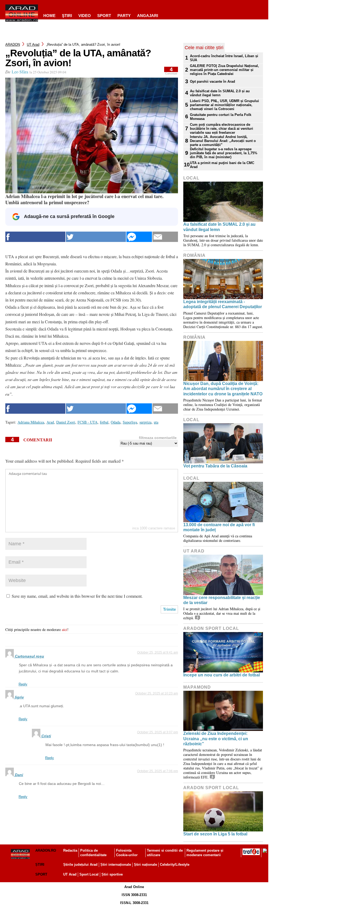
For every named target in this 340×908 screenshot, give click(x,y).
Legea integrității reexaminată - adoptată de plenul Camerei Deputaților (222, 304)
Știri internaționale (115, 865)
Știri (39, 865)
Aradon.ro (45, 850)
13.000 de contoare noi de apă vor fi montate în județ (219, 527)
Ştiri (67, 15)
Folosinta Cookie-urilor (127, 852)
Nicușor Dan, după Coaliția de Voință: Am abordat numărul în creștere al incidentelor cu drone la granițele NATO (222, 388)
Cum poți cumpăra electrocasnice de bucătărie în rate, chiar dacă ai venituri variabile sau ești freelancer (221, 129)
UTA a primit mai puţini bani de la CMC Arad (222, 165)
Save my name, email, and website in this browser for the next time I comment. (77, 596)
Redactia (70, 850)
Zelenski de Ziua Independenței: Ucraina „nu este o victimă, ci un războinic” (215, 738)
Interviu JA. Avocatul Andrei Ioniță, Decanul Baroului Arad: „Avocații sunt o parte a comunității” (223, 141)
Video (84, 15)
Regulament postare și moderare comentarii (204, 852)
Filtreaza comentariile (158, 438)
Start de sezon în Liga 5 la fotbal (215, 834)
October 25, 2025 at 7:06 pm (157, 771)
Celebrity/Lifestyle (174, 865)
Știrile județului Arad (80, 865)
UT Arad (33, 45)
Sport (104, 15)
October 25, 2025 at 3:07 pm (157, 732)
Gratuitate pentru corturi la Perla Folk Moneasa (220, 117)
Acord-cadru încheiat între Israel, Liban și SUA (224, 58)
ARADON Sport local (211, 628)
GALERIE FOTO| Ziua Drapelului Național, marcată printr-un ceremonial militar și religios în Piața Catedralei (224, 70)
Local (191, 178)
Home (49, 15)
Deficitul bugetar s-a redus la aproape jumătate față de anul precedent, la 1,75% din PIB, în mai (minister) (223, 153)
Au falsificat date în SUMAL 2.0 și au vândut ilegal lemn (220, 93)
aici (64, 629)
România (194, 255)
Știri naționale (145, 865)
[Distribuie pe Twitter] (96, 237)
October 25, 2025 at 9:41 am (157, 652)
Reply (23, 684)
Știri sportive (112, 874)
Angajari (147, 15)
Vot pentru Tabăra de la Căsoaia (215, 466)
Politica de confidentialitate (93, 852)
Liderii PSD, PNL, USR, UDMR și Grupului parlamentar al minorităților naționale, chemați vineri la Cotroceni (224, 105)
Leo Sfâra (20, 71)
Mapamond (197, 687)
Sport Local (89, 874)
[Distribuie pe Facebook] (35, 237)
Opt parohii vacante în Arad (212, 81)
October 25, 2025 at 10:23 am (156, 693)
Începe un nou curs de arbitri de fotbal (221, 675)
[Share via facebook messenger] (139, 237)
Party (124, 15)
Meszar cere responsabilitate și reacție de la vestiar (221, 600)
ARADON (12, 45)
